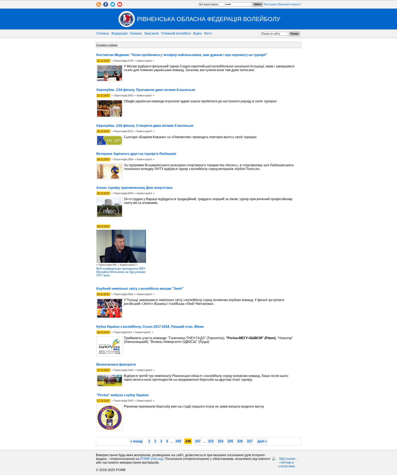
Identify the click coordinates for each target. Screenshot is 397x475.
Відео (197, 33)
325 (230, 441)
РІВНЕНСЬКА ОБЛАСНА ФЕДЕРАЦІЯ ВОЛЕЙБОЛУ (208, 19)
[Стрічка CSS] (98, 5)
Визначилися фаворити (116, 364)
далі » (262, 441)
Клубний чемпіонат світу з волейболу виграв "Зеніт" (140, 288)
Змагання (151, 33)
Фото (208, 33)
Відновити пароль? (290, 4)
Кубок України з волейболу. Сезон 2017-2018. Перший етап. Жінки (150, 326)
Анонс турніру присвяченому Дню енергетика (134, 187)
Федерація (119, 33)
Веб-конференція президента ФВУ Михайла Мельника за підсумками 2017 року (120, 272)
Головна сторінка (106, 45)
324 (220, 441)
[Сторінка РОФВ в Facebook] (105, 5)
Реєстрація (270, 4)
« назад (136, 441)
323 (211, 441)
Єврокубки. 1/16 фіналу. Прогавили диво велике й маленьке (145, 90)
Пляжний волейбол (176, 33)
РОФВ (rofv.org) (151, 459)
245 (178, 441)
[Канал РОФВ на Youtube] (119, 5)
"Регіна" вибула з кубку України (122, 395)
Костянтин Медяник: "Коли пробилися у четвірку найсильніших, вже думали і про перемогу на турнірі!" (181, 55)
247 (198, 441)
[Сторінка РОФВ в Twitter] (112, 5)
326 (240, 441)
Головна (102, 33)
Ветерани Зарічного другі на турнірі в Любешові (136, 154)
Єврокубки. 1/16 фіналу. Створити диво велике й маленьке (144, 125)
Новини (136, 33)
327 (249, 441)
